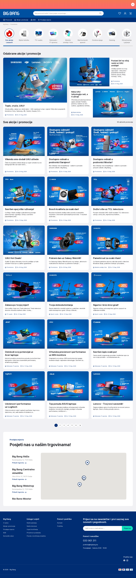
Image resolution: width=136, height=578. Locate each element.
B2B (4, 533)
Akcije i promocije (9, 526)
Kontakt (60, 523)
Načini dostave (32, 526)
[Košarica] (130, 13)
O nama (5, 523)
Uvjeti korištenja (32, 529)
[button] (87, 463)
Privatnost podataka (34, 533)
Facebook (124, 560)
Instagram (127, 560)
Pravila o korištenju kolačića (36, 536)
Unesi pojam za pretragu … (51, 13)
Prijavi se (127, 528)
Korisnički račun (8, 536)
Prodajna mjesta (8, 529)
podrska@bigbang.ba (90, 545)
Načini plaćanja (32, 523)
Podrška (60, 526)
